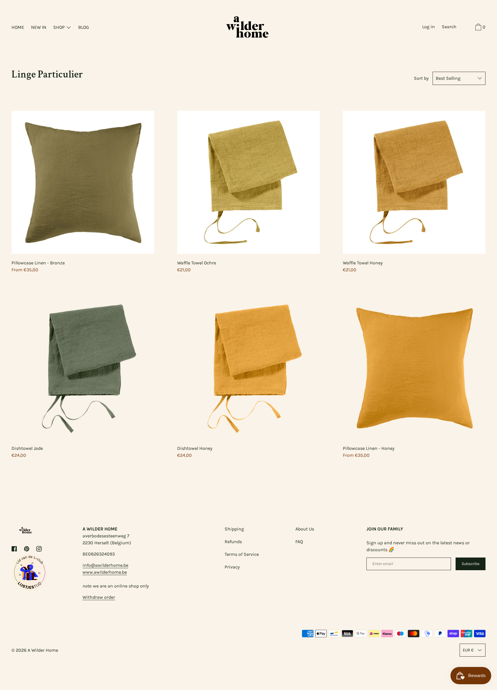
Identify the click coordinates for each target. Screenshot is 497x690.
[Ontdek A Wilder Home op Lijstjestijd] (30, 589)
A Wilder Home (43, 650)
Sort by (421, 78)
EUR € (468, 650)
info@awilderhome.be (105, 565)
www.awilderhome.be (105, 572)
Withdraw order (99, 597)
